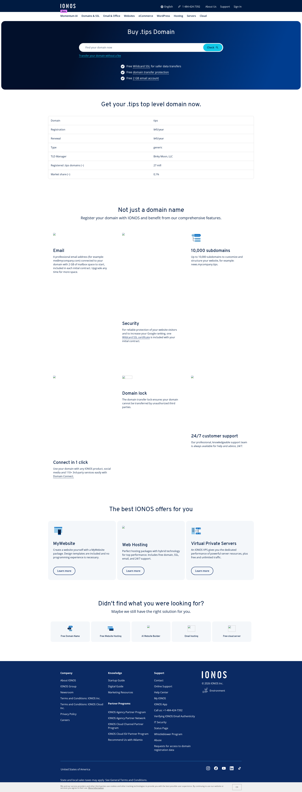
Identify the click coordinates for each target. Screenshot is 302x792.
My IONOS (160, 698)
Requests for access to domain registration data (172, 748)
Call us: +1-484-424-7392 (168, 710)
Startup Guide (116, 680)
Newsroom (66, 692)
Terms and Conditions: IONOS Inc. (80, 698)
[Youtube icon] (224, 769)
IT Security (160, 722)
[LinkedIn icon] (232, 769)
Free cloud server (232, 636)
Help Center (161, 692)
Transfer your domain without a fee (100, 55)
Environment (217, 690)
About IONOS (68, 680)
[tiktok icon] (240, 769)
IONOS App (160, 704)
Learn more (64, 571)
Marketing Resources (120, 692)
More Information (96, 788)
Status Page (161, 728)
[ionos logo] (68, 6)
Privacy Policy (68, 714)
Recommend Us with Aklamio (125, 740)
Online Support (163, 686)
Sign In (238, 6)
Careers (65, 720)
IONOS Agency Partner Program (127, 712)
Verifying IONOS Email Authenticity (174, 716)
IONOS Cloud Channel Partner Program (125, 726)
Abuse (158, 740)
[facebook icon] (216, 769)
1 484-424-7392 (191, 6)
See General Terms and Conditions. (126, 780)
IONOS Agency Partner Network (126, 718)
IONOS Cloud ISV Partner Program (128, 734)
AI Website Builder (151, 636)
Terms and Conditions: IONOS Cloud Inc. (81, 706)
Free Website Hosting (110, 636)
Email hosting (191, 636)
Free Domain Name (70, 636)
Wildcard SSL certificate (136, 337)
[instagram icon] (208, 769)
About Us (210, 6)
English (168, 6)
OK (237, 787)
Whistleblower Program (168, 734)
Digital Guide (115, 686)
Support (225, 6)
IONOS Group (68, 686)
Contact (158, 680)
